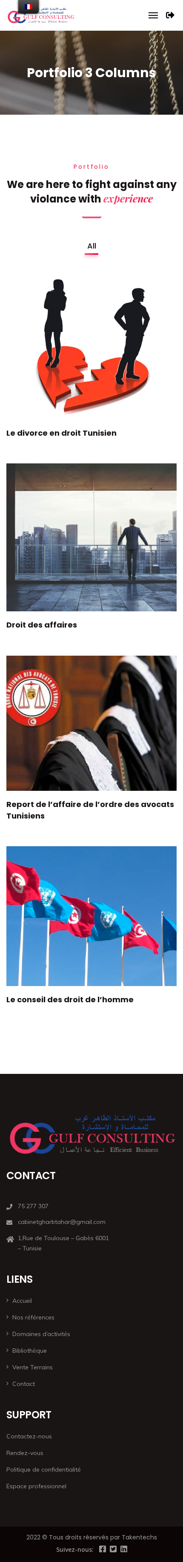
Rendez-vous (24, 1453)
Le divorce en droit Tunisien (61, 433)
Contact (23, 1384)
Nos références (33, 1317)
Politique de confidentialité (43, 1469)
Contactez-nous (29, 1436)
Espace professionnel (36, 1486)
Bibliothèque (29, 1350)
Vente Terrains (32, 1367)
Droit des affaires (41, 624)
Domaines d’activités (41, 1334)
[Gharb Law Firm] (40, 15)
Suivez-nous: (75, 1549)
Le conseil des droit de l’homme (70, 999)
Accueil (22, 1301)
